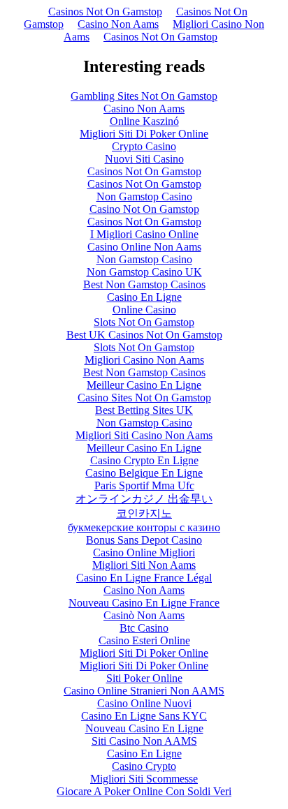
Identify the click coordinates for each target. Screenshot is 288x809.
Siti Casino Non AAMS (144, 741)
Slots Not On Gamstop (144, 322)
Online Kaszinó (144, 121)
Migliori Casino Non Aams (144, 360)
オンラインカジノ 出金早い (144, 499)
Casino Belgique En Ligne (144, 473)
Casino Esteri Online (144, 640)
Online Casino (144, 310)
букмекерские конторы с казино (144, 527)
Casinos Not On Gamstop (105, 11)
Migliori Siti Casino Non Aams (144, 435)
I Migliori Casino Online (144, 234)
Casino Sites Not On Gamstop (144, 397)
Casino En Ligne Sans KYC (144, 716)
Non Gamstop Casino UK (144, 272)
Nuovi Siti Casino (144, 159)
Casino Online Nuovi (144, 703)
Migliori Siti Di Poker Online (144, 134)
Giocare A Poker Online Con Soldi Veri (144, 791)
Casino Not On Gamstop (144, 209)
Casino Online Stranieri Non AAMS (144, 691)
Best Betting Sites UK (144, 410)
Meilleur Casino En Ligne (144, 385)
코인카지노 (144, 513)
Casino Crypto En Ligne (144, 460)
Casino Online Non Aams (144, 247)
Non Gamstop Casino (144, 196)
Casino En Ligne (144, 297)
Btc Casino (144, 628)
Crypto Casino (144, 146)
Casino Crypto (144, 766)
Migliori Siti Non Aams (144, 565)
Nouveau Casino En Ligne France (144, 603)
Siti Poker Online (144, 678)
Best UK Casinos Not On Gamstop (144, 335)
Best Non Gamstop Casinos (144, 284)
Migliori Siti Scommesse (144, 779)
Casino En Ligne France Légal (144, 578)
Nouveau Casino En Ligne (144, 728)
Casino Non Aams (118, 24)
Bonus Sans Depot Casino (144, 540)
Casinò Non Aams (144, 615)
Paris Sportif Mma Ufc (144, 485)
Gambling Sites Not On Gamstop (144, 96)
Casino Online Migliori (144, 552)
